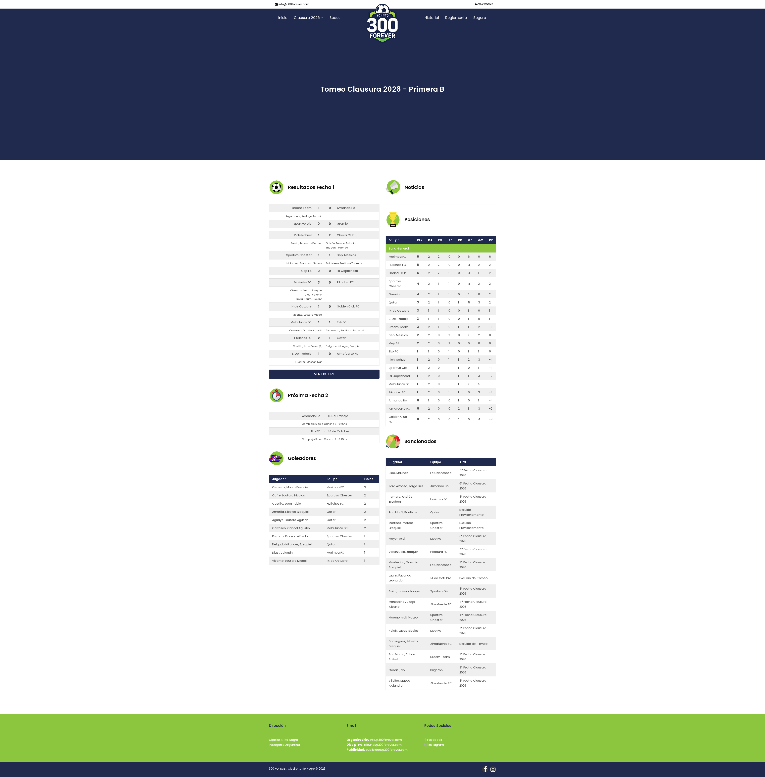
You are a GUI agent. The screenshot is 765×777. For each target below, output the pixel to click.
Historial (432, 17)
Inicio (282, 17)
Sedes (335, 17)
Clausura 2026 (307, 17)
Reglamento (456, 17)
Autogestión (485, 4)
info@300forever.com (293, 4)
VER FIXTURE (324, 374)
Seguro (479, 17)
